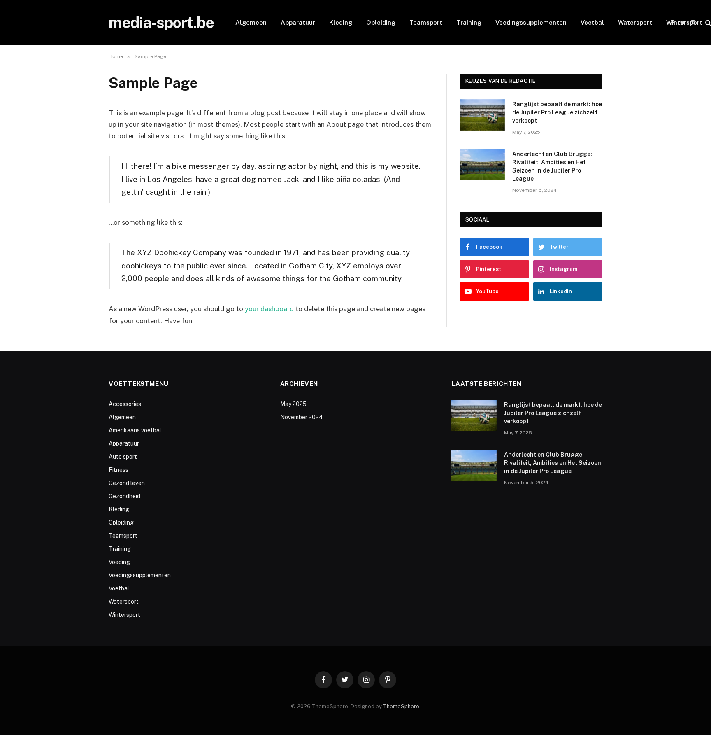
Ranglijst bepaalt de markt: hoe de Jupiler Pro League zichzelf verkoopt (557, 112)
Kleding (340, 22)
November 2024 (301, 417)
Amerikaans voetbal (135, 430)
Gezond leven (127, 483)
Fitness (118, 470)
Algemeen (251, 22)
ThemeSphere (401, 706)
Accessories (125, 404)
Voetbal (592, 22)
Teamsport (425, 22)
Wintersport (684, 22)
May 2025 (293, 404)
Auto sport (123, 456)
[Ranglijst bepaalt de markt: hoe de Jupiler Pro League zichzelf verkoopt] (482, 115)
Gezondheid (124, 496)
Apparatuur (298, 22)
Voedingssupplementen (531, 22)
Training (468, 22)
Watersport (635, 22)
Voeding (119, 562)
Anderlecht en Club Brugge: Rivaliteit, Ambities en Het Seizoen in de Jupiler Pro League (552, 166)
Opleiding (380, 22)
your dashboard (269, 309)
